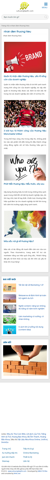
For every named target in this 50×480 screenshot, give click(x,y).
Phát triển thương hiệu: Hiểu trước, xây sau (24, 183)
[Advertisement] (25, 408)
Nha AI (10, 434)
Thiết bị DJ (27, 457)
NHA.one (17, 473)
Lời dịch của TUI (33, 434)
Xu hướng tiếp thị (9, 453)
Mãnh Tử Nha (42, 471)
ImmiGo (4, 442)
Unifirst (44, 439)
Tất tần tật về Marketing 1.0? (31, 285)
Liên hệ (26, 461)
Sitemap (5, 461)
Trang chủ (6, 448)
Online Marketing (31, 453)
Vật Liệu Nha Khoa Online (29, 439)
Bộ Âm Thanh (33, 436)
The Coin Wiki (19, 434)
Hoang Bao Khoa (19, 436)
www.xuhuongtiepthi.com (17, 471)
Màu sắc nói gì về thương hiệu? (19, 241)
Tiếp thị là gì (28, 448)
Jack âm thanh (8, 457)
